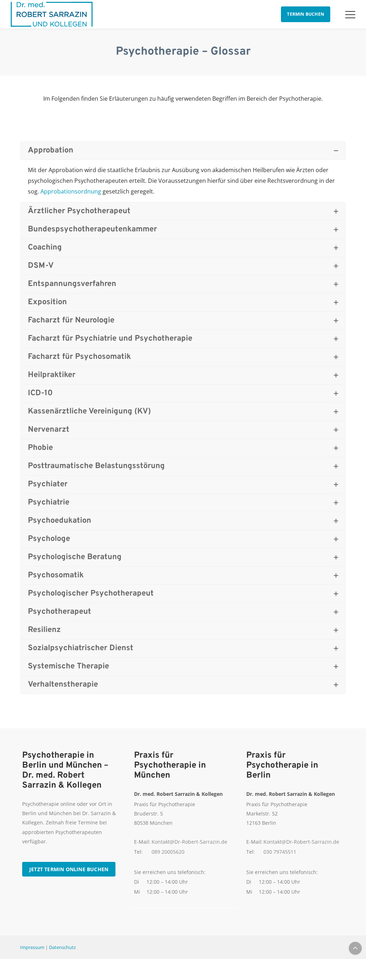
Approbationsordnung (70, 191)
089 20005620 (168, 851)
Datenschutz (62, 947)
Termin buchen (305, 14)
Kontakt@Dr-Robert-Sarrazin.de (189, 841)
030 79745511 (279, 851)
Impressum (32, 947)
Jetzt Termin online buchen (68, 869)
